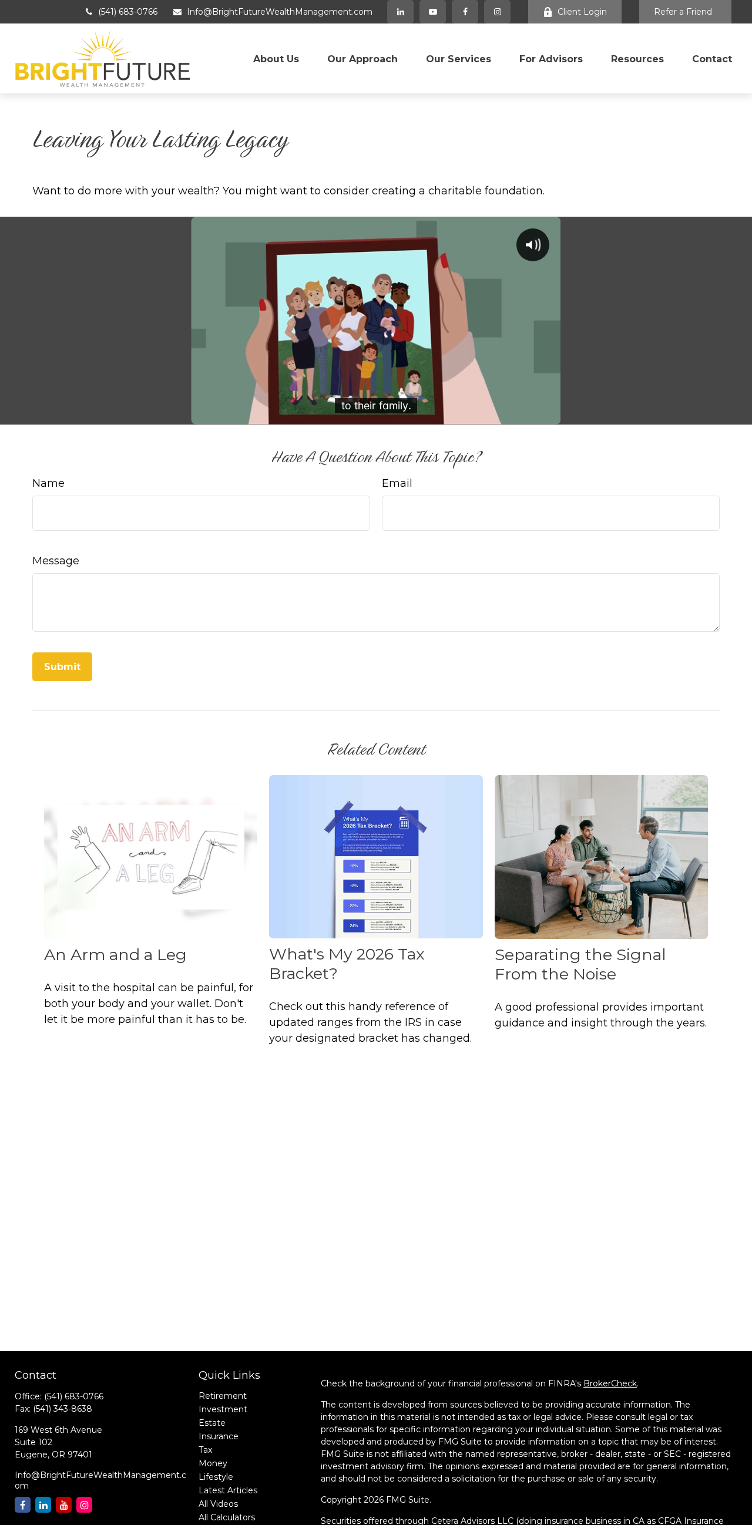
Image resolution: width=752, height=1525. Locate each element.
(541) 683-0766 (127, 11)
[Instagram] (84, 1505)
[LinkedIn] (400, 11)
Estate (212, 1423)
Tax (205, 1450)
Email (397, 483)
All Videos (218, 1504)
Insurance (219, 1436)
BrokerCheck (610, 1383)
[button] (276, 58)
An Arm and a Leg (115, 954)
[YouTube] (432, 11)
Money (213, 1463)
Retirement (223, 1396)
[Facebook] (465, 11)
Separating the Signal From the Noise (580, 964)
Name (48, 483)
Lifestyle (216, 1477)
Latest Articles (228, 1490)
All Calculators (227, 1517)
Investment (223, 1409)
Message (55, 560)
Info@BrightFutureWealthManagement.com (279, 11)
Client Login (582, 11)
